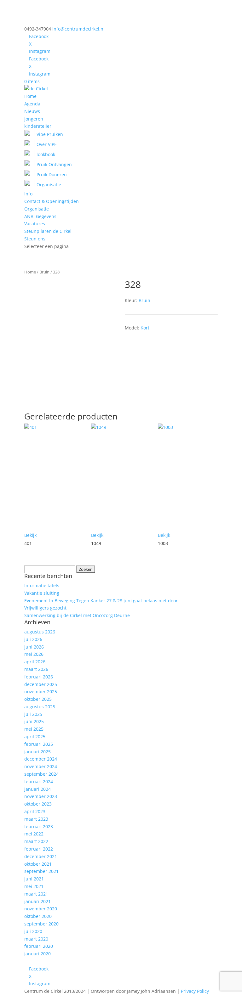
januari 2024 (37, 789)
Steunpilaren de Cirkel (48, 231)
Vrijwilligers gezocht (45, 608)
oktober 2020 (38, 916)
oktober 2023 (38, 804)
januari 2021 (37, 901)
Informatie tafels (41, 585)
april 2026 (34, 662)
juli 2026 (33, 639)
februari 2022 (38, 849)
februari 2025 (38, 744)
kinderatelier (37, 126)
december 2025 (40, 684)
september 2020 (41, 924)
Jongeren (33, 119)
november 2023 (40, 796)
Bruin (44, 272)
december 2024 (40, 759)
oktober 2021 (38, 864)
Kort (145, 328)
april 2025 (34, 736)
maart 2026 (36, 669)
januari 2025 (37, 752)
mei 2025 (33, 729)
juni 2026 (34, 647)
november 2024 (40, 766)
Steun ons (34, 239)
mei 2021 (33, 886)
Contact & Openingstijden (51, 201)
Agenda (32, 104)
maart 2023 (36, 819)
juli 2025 (33, 714)
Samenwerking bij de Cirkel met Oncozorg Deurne (77, 615)
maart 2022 (36, 841)
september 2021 (41, 871)
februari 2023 (38, 826)
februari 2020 (38, 946)
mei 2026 (33, 654)
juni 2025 (34, 721)
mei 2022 (33, 834)
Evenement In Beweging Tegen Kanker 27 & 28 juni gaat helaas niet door (101, 601)
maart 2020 (36, 939)
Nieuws (32, 111)
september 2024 (41, 774)
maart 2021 (36, 894)
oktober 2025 (38, 699)
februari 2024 (38, 781)
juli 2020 (33, 931)
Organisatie (36, 209)
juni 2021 (34, 879)
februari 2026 (38, 677)
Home (30, 96)
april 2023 (34, 811)
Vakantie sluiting (41, 593)
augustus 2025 (39, 707)
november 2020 (40, 909)
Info (28, 194)
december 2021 (40, 856)
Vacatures (34, 224)
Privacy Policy (195, 991)
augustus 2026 (39, 632)
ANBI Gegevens (40, 216)
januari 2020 (37, 954)
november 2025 (40, 691)
